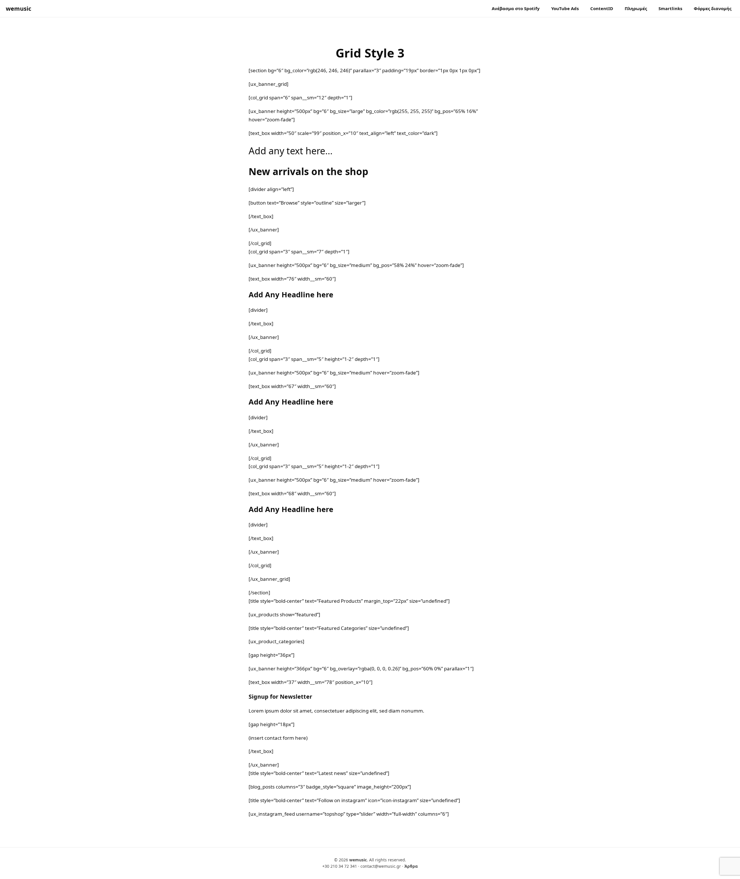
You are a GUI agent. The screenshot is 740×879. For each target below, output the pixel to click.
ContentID (601, 8)
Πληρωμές (636, 8)
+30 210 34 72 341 (339, 866)
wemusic (18, 8)
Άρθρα (411, 866)
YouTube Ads (565, 8)
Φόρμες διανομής (712, 8)
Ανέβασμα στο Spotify (516, 8)
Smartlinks (670, 8)
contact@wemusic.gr (380, 866)
